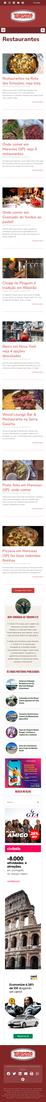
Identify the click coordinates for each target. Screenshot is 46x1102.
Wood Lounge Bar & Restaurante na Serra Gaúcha (20, 419)
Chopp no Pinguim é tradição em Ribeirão (19, 285)
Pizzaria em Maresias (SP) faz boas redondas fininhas (21, 556)
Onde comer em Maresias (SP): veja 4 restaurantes (19, 149)
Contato (36, 3)
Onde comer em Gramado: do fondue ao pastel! (21, 217)
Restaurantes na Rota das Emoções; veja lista (21, 81)
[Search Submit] (38, 802)
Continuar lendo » (38, 102)
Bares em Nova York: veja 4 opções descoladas (19, 351)
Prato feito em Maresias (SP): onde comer (22, 487)
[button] (3, 30)
